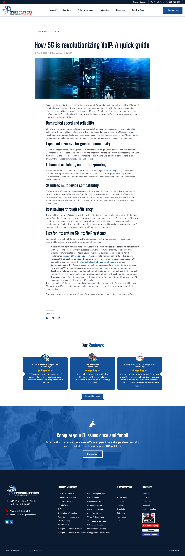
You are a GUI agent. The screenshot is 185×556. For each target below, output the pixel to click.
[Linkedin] (4, 2)
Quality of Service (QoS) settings (79, 256)
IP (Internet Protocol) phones (90, 262)
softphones (109, 262)
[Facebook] (8, 2)
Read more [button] (139, 386)
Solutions (66, 10)
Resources (120, 10)
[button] (47, 318)
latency (132, 132)
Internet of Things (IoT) (111, 170)
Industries (104, 10)
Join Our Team (138, 10)
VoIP (70, 53)
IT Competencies (85, 10)
